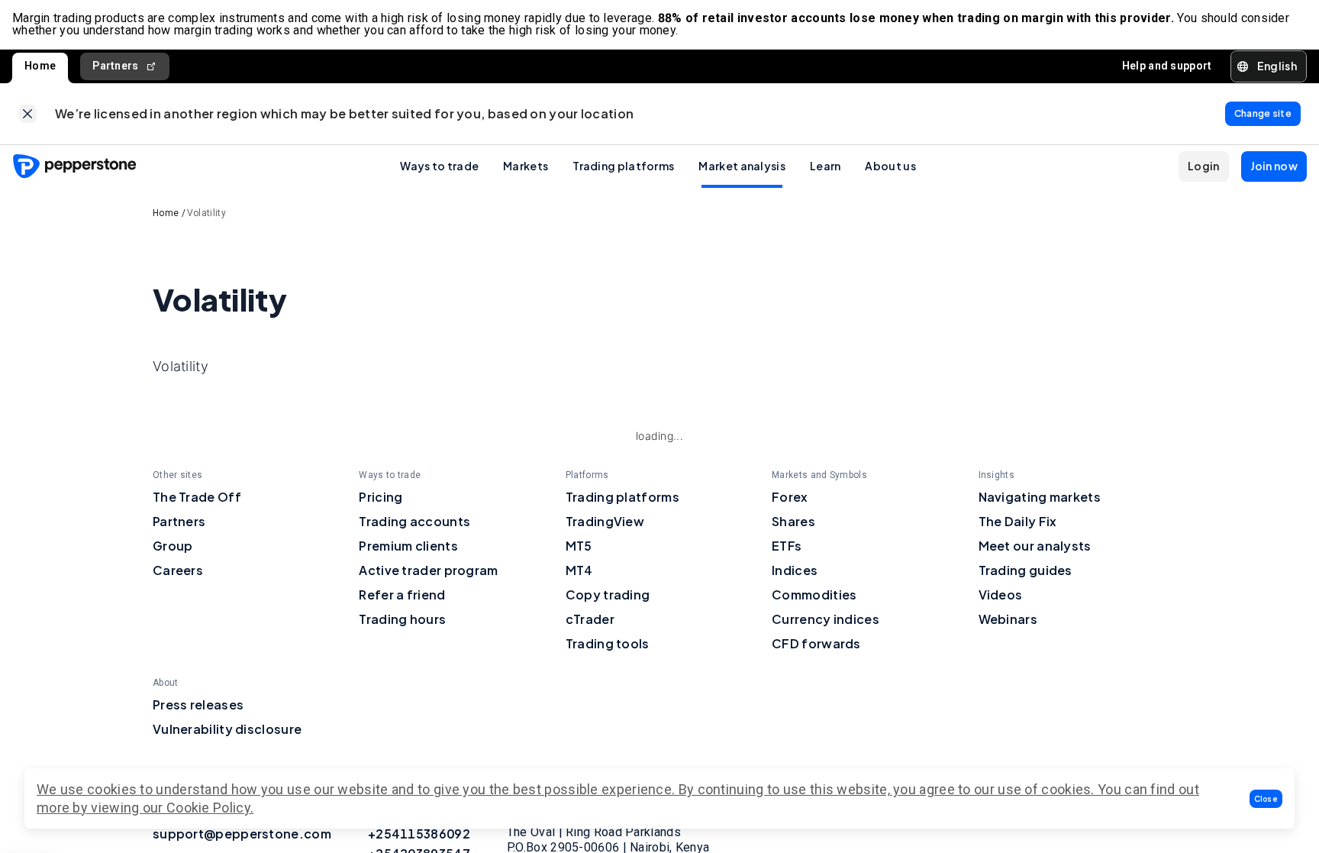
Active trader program (428, 570)
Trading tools (608, 643)
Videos (1001, 594)
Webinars (1008, 619)
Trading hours (402, 619)
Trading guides (1025, 570)
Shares (793, 521)
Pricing (380, 497)
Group (173, 546)
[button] (1266, 799)
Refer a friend (402, 594)
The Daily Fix (1018, 521)
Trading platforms (623, 166)
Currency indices (825, 619)
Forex (790, 497)
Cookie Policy (208, 808)
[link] (27, 114)
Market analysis (741, 166)
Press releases (198, 704)
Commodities (814, 594)
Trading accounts (414, 521)
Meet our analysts (1035, 546)
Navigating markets (1040, 497)
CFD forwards (816, 643)
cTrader (590, 619)
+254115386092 (419, 834)
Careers (178, 570)
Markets (525, 166)
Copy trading (608, 594)
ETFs (786, 546)
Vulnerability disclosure (227, 729)
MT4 (579, 570)
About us (890, 166)
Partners (115, 66)
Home (40, 66)
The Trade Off (197, 497)
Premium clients (408, 546)
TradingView (605, 521)
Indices (795, 570)
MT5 (579, 546)
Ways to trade (439, 166)
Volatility (206, 213)
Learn (825, 166)
